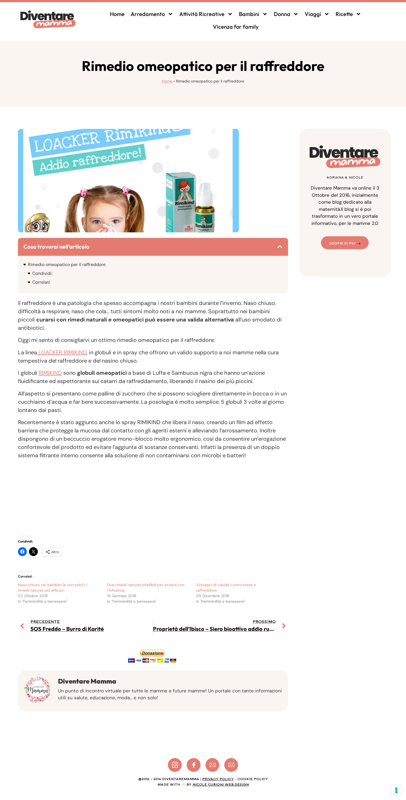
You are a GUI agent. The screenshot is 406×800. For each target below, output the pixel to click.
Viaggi (313, 13)
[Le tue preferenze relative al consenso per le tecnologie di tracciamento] (396, 790)
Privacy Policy (218, 779)
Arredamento (148, 13)
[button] (280, 246)
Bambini (249, 13)
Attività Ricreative (202, 13)
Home (117, 13)
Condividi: (42, 273)
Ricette (344, 13)
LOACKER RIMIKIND (61, 352)
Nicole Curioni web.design (221, 784)
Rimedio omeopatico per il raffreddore (67, 264)
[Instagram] (175, 765)
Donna (282, 13)
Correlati (41, 282)
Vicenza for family (236, 26)
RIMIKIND (50, 372)
